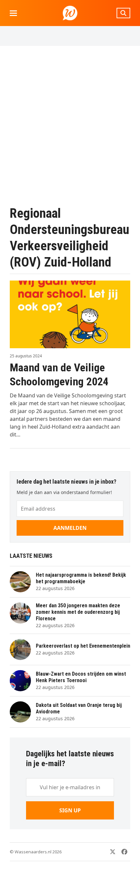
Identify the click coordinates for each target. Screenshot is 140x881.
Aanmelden (70, 527)
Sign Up (70, 810)
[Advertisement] (70, 126)
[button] (13, 13)
